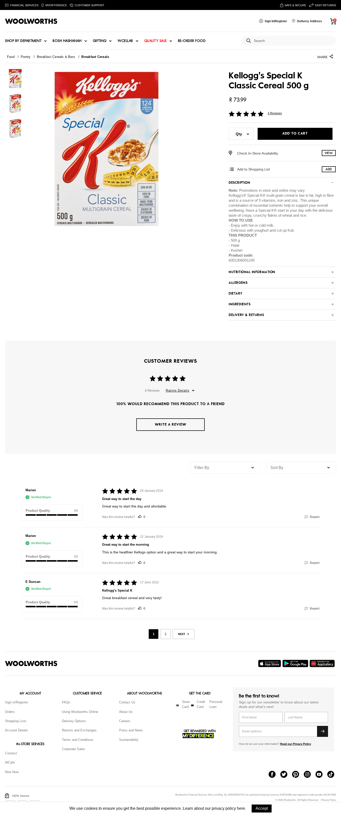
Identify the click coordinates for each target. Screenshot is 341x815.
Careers (124, 721)
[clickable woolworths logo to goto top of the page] (31, 663)
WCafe (10, 762)
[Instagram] (310, 775)
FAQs (66, 702)
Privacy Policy (328, 800)
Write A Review (170, 424)
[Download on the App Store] (270, 663)
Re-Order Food (192, 41)
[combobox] (293, 40)
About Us (126, 712)
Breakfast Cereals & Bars (56, 57)
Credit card (201, 704)
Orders (10, 712)
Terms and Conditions (77, 740)
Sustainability (129, 740)
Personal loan (215, 704)
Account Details (16, 730)
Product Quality (38, 510)
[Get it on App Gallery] (323, 663)
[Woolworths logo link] (31, 21)
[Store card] (177, 705)
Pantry (25, 57)
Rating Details (177, 390)
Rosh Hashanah (67, 41)
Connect (11, 753)
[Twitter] (286, 775)
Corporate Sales (73, 749)
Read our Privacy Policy (295, 743)
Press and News (131, 730)
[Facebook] (274, 775)
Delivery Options (74, 721)
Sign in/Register (16, 702)
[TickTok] (333, 775)
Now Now (11, 772)
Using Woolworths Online (80, 712)
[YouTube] (321, 775)
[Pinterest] (298, 775)
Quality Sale (155, 41)
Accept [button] (262, 808)
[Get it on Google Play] (296, 663)
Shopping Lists (15, 721)
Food (10, 57)
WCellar (125, 41)
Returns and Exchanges (79, 730)
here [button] (241, 808)
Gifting (100, 41)
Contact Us (127, 702)
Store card (186, 704)
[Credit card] (192, 705)
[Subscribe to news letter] (322, 731)
